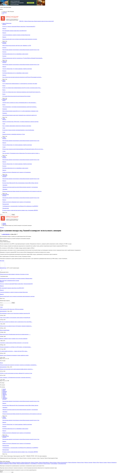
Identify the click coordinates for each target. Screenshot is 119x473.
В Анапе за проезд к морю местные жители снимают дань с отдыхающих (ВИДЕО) (20, 210)
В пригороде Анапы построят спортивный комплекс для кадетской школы (18, 130)
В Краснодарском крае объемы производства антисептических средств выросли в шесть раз (21, 191)
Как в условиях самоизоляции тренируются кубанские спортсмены (16, 125)
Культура (4, 42)
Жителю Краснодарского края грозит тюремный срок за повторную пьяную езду (19, 115)
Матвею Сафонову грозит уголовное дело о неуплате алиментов (13, 338)
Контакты (4, 12)
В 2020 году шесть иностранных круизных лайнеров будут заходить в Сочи (16, 373)
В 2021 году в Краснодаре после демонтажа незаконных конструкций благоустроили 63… (21, 91)
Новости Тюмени (34, 462)
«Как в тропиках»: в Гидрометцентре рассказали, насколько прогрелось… (15, 377)
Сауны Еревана (54, 463)
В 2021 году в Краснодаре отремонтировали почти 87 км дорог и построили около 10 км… (21, 87)
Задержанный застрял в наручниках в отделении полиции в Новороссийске (16, 278)
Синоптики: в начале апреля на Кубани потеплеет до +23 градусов (14, 342)
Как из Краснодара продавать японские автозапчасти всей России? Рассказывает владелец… (22, 77)
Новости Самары (103, 462)
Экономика (4, 175)
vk (2, 13)
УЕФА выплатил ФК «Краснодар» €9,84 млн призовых (11, 309)
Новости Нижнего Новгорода (23, 463)
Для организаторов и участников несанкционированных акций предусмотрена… (19, 106)
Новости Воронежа (72, 462)
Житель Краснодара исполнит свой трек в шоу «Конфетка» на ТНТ (16, 45)
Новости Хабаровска (111, 462)
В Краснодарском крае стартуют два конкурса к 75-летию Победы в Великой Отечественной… (22, 58)
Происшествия (5, 194)
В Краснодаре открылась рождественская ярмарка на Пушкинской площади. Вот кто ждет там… (23, 149)
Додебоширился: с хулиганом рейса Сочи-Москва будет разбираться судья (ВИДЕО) (20, 206)
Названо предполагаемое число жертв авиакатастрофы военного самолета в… (16, 369)
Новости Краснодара (6, 23)
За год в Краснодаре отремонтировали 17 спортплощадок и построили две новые (19, 83)
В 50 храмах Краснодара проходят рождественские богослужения (16, 96)
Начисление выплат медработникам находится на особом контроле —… (15, 334)
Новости (4, 24)
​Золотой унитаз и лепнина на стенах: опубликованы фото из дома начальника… (19, 102)
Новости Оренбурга (16, 462)
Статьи (3, 137)
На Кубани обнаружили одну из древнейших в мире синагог (15, 53)
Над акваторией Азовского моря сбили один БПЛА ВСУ (14, 30)
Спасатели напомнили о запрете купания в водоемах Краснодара (16, 34)
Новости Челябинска (4, 463)
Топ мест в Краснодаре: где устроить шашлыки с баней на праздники (17, 68)
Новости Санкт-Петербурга (6, 462)
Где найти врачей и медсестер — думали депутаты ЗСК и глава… (14, 351)
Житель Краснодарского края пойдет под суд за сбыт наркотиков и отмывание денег (20, 111)
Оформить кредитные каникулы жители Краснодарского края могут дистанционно (20, 187)
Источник (2, 260)
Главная (4, 389)
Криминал (4, 99)
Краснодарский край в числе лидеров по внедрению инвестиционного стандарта (19, 39)
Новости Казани (53, 462)
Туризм (4, 156)
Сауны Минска (33, 463)
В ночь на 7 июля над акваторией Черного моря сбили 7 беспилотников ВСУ (18, 26)
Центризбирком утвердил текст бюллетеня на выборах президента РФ (15, 313)
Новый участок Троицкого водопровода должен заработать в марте (14, 355)
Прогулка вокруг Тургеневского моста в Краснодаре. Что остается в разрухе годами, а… (21, 153)
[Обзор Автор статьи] (2, 266)
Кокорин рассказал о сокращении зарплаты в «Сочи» (13, 134)
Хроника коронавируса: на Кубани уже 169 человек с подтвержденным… (15, 346)
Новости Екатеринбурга (62, 462)
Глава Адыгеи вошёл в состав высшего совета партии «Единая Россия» (15, 317)
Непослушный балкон (4, 330)
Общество (4, 61)
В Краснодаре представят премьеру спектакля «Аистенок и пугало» (14, 274)
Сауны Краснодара (62, 463)
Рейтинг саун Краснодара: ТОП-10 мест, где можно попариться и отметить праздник (20, 121)
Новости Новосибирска (44, 462)
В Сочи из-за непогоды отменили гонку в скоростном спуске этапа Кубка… (16, 321)
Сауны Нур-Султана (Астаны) (43, 463)
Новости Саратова (88, 462)
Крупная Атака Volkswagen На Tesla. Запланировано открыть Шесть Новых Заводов (20, 182)
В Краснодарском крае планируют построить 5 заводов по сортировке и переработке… (18, 364)
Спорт (3, 118)
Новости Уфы (96, 462)
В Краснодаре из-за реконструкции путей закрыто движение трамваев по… (16, 325)
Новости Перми (13, 463)
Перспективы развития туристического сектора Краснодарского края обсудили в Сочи (20, 49)
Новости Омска (80, 462)
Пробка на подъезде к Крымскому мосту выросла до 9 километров (16, 172)
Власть (3, 80)
